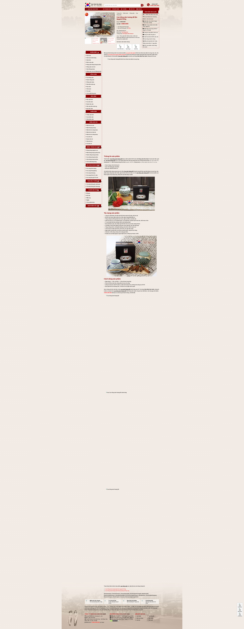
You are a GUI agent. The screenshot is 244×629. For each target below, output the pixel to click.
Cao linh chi (89, 136)
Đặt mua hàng (140, 618)
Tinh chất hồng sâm (91, 93)
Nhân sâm (125, 13)
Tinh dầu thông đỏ (93, 181)
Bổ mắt (88, 195)
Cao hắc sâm (89, 101)
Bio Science (130, 33)
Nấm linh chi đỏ (90, 125)
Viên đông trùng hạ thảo (92, 159)
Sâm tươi (88, 55)
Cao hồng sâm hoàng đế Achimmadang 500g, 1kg (117, 590)
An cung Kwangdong (91, 170)
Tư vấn (124, 9)
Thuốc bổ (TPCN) (93, 190)
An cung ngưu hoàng (93, 165)
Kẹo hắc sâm (89, 108)
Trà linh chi (89, 143)
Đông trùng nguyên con (92, 150)
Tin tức (133, 9)
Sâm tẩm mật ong (90, 84)
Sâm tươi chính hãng (91, 57)
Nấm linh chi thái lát (91, 132)
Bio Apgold (125, 33)
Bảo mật (151, 620)
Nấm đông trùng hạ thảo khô (93, 152)
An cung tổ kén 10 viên (92, 175)
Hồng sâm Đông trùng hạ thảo (93, 64)
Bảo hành (151, 618)
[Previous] (87, 24)
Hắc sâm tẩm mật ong (91, 106)
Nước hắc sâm (89, 104)
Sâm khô (88, 60)
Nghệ (87, 200)
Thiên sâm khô (90, 114)
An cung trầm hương (91, 168)
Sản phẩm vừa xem (93, 205)
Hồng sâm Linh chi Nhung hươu (93, 71)
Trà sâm (88, 91)
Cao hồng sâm (124, 32)
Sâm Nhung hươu (90, 69)
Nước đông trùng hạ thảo (92, 154)
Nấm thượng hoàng (91, 127)
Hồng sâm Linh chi (90, 66)
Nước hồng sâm (90, 79)
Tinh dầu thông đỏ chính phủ (93, 184)
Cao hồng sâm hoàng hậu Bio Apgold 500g (115, 589)
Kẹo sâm (88, 86)
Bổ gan (88, 193)
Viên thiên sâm (90, 119)
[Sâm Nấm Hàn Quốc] (93, 4)
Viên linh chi (89, 141)
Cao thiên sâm (89, 117)
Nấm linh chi (93, 122)
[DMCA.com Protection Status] (114, 620)
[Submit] (142, 5)
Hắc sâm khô (89, 99)
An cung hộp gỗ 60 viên (92, 177)
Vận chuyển (151, 616)
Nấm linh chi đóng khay (92, 134)
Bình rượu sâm (89, 62)
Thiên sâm (93, 111)
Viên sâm (88, 88)
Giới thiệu (116, 9)
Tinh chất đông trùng (91, 161)
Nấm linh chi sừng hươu (92, 130)
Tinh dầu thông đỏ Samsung (93, 186)
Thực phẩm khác (90, 202)
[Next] (112, 24)
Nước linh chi (89, 139)
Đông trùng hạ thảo (93, 147)
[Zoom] (86, 35)
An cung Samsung (90, 173)
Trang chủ (108, 9)
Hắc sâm (93, 96)
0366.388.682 (154, 5)
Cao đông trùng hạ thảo (92, 157)
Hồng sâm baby (90, 82)
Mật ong (88, 197)
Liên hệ (140, 9)
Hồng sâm (131, 13)
